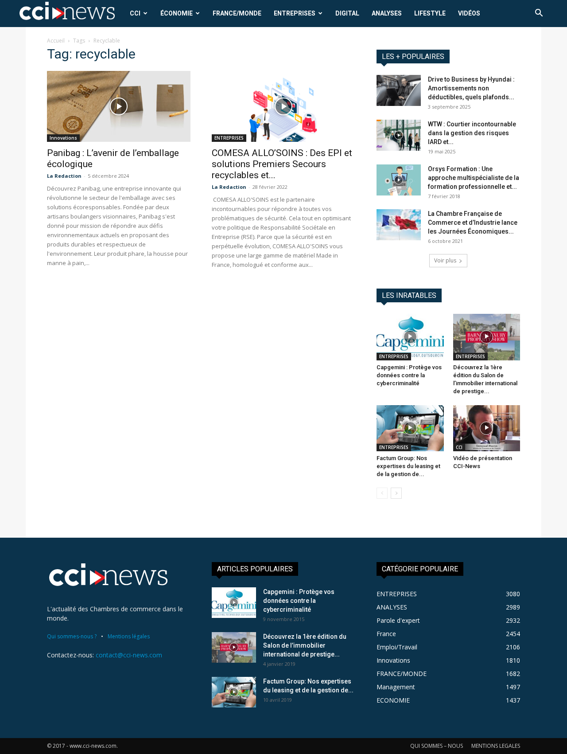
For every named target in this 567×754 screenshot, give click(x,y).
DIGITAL (347, 13)
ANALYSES (387, 13)
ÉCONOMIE (176, 13)
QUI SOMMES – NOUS (436, 746)
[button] (538, 14)
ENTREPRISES (294, 13)
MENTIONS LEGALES (495, 746)
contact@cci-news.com (129, 655)
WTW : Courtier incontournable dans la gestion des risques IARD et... (472, 133)
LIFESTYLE (430, 13)
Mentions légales (129, 636)
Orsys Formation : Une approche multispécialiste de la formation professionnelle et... (473, 177)
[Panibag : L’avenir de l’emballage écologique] (118, 106)
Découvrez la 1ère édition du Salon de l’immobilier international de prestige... (304, 645)
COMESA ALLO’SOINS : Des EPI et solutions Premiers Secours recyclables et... (282, 164)
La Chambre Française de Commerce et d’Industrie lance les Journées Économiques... (472, 222)
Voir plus (445, 260)
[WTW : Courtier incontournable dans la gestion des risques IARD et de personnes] (399, 135)
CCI (135, 13)
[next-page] (396, 493)
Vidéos (469, 13)
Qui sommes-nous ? (72, 636)
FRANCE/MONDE (237, 13)
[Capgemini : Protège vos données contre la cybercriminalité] (410, 337)
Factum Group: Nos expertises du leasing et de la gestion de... (408, 466)
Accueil (56, 40)
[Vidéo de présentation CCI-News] (486, 428)
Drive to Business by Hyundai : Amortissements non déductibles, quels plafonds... (471, 88)
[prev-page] (382, 493)
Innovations (63, 138)
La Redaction (64, 175)
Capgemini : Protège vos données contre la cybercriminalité (409, 375)
